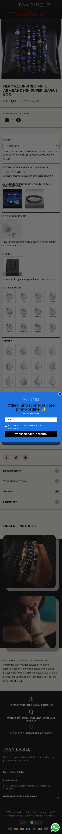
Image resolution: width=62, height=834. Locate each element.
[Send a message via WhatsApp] (55, 827)
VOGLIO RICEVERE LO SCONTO (31, 434)
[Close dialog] (60, 394)
